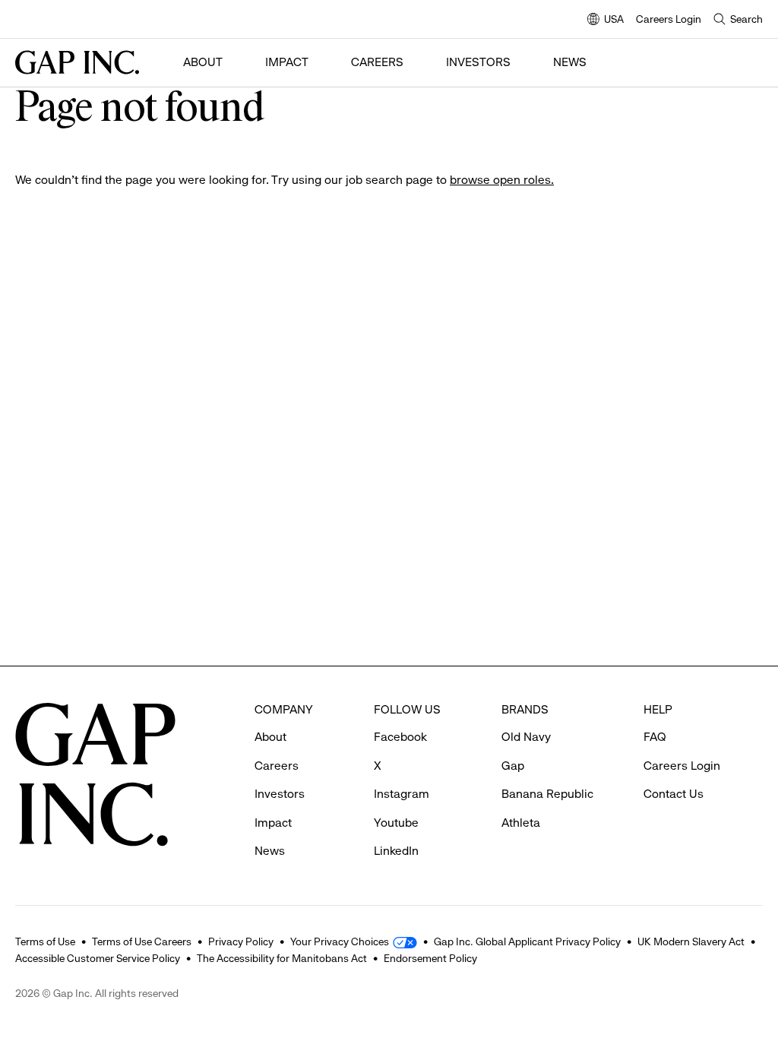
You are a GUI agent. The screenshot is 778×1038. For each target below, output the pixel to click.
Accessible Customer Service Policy (97, 958)
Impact (286, 62)
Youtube (396, 822)
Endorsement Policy (430, 958)
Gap (512, 765)
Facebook (400, 736)
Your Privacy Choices (339, 941)
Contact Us (674, 793)
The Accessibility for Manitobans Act (282, 958)
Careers (377, 62)
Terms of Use (45, 941)
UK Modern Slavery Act (691, 941)
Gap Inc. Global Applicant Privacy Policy (527, 941)
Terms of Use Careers (141, 941)
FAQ (655, 736)
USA (605, 20)
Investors (478, 62)
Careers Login (668, 19)
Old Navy (526, 736)
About (203, 62)
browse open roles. (502, 179)
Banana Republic (547, 793)
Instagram (401, 793)
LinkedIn (396, 850)
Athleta (520, 822)
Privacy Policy (241, 941)
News (570, 62)
